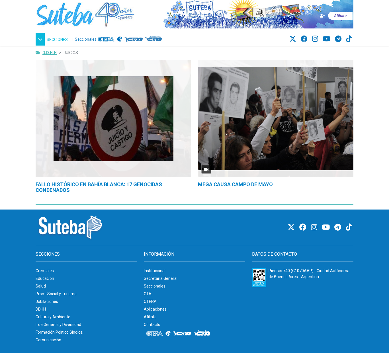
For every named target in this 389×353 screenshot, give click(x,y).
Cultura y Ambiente (53, 317)
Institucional (154, 270)
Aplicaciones (155, 309)
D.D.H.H (49, 52)
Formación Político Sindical (59, 332)
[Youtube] (327, 39)
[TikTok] (349, 39)
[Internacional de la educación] (119, 39)
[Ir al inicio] (85, 14)
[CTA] (133, 39)
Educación (45, 278)
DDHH (41, 309)
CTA (147, 294)
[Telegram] (339, 39)
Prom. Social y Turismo (56, 294)
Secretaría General (160, 278)
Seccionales (86, 39)
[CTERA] (106, 39)
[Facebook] (305, 39)
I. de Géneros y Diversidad (58, 324)
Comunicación (48, 340)
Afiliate (150, 317)
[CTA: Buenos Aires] (154, 39)
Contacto (152, 324)
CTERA (150, 301)
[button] (52, 39)
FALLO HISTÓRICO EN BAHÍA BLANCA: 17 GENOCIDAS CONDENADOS (99, 187)
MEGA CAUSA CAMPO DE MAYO (235, 184)
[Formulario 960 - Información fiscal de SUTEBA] (259, 277)
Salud (41, 286)
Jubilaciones (47, 301)
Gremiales (45, 270)
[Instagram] (316, 39)
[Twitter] (293, 39)
